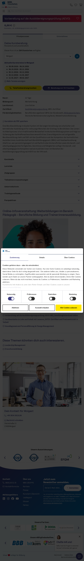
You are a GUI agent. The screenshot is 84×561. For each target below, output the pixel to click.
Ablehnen (15, 308)
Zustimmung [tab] (14, 257)
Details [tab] (42, 257)
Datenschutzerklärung (12, 287)
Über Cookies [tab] (69, 257)
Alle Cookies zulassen (68, 308)
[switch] (32, 298)
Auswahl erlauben (42, 308)
